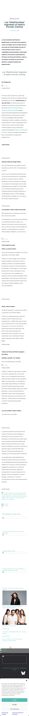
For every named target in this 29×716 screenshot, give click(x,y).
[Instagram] (14, 673)
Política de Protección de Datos (11, 668)
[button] (26, 680)
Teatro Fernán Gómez (13, 498)
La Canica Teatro (8, 493)
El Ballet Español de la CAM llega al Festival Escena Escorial (13, 569)
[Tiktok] (19, 673)
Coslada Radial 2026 (8, 551)
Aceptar (14, 700)
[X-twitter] (10, 673)
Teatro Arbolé (17, 494)
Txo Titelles (10, 499)
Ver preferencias (14, 709)
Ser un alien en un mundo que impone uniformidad (12, 607)
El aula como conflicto (9, 626)
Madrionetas (18, 493)
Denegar (14, 704)
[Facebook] (6, 673)
